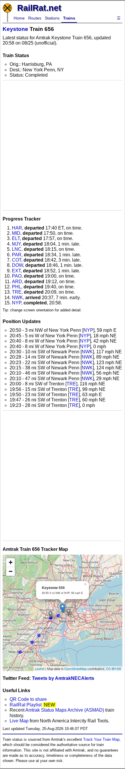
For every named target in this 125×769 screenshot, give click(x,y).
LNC (17, 249)
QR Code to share (28, 699)
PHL (16, 286)
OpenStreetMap (75, 668)
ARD (17, 281)
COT (16, 259)
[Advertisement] (62, 145)
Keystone (15, 29)
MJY (16, 243)
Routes (34, 18)
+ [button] (10, 562)
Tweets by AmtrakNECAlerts (63, 678)
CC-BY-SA (113, 668)
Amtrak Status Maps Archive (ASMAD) (64, 710)
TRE (17, 292)
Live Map (20, 720)
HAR (17, 227)
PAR (17, 254)
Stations (52, 18)
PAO (17, 276)
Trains (69, 18)
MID (16, 233)
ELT (16, 238)
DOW (17, 265)
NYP (16, 302)
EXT (16, 270)
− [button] (10, 571)
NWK (17, 297)
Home (19, 18)
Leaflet (39, 668)
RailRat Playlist (26, 704)
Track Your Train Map (101, 739)
